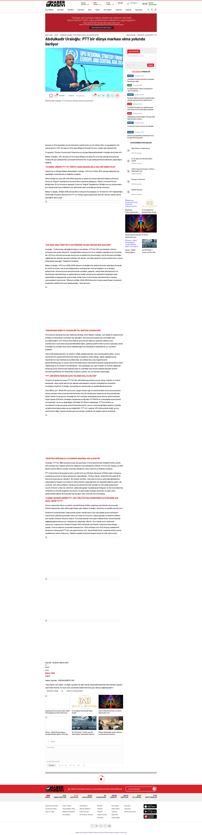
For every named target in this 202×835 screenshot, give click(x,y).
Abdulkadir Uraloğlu (52, 691)
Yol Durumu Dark (51, 809)
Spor (90, 10)
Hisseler (113, 796)
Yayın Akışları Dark (68, 809)
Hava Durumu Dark (51, 806)
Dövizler (100, 809)
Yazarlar (128, 10)
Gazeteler (138, 10)
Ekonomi (81, 10)
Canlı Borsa (83, 806)
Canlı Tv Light (49, 812)
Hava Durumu (87, 796)
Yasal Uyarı (123, 832)
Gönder (51, 765)
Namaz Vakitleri (60, 796)
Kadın (98, 10)
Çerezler (101, 832)
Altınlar (99, 806)
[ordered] (70, 765)
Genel (56, 35)
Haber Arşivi (48, 35)
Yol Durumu (136, 796)
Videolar (119, 10)
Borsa (47, 796)
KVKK (106, 832)
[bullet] (73, 765)
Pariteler (124, 796)
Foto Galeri (108, 10)
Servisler (60, 10)
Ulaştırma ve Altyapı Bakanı (75, 691)
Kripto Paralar (151, 796)
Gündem (71, 10)
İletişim (85, 832)
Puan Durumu (101, 796)
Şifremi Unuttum (130, 812)
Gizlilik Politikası (93, 832)
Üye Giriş (127, 806)
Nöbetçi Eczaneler (68, 812)
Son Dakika (49, 10)
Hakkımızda (78, 832)
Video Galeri (116, 809)
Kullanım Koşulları (114, 832)
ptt (62, 691)
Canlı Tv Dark (66, 806)
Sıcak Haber (116, 817)
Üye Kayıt (127, 809)
